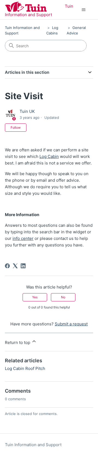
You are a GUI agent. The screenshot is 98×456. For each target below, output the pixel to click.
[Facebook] (7, 265)
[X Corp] (15, 265)
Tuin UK (27, 111)
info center (23, 238)
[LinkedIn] (23, 265)
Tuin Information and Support (33, 444)
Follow (16, 127)
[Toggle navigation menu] (83, 9)
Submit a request (71, 323)
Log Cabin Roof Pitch (25, 368)
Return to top (18, 342)
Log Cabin (49, 156)
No (63, 297)
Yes (35, 297)
